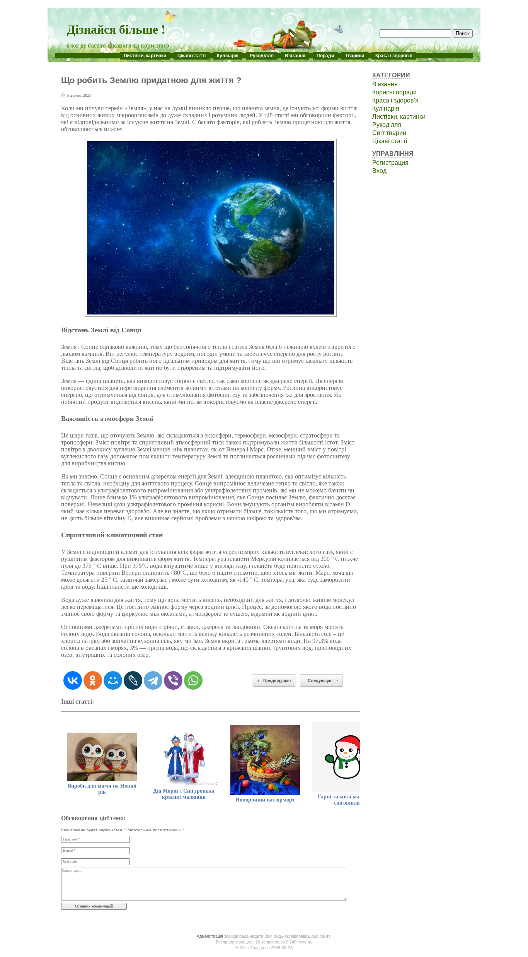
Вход (379, 170)
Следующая (320, 680)
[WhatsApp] (193, 680)
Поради (325, 55)
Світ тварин (389, 133)
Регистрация (390, 162)
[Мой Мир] (113, 680)
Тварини (354, 55)
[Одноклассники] (92, 680)
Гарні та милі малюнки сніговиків (347, 800)
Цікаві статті (191, 55)
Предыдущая (277, 680)
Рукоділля (262, 55)
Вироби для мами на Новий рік (102, 789)
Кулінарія (227, 55)
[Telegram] (153, 680)
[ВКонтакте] (72, 680)
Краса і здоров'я (393, 55)
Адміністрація (210, 936)
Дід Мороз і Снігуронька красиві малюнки (183, 794)
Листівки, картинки (145, 55)
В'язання (295, 55)
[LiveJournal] (133, 680)
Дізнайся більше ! (116, 29)
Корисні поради (394, 92)
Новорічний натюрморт (265, 800)
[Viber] (173, 680)
